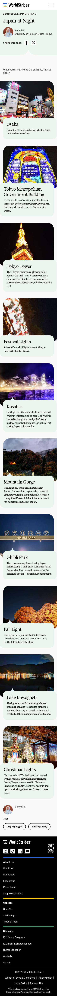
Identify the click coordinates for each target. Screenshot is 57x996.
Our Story (8, 868)
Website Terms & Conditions (20, 977)
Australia (8, 956)
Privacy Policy (45, 977)
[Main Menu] (51, 5)
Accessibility (36, 983)
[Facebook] (26, 42)
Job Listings (9, 915)
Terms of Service (37, 992)
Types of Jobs (10, 921)
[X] (33, 42)
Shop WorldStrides (13, 893)
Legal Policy (20, 983)
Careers (8, 902)
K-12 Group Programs (14, 937)
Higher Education (12, 949)
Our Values (9, 874)
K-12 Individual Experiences (17, 943)
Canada (7, 962)
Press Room (9, 887)
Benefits (8, 909)
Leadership (9, 881)
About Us (8, 862)
